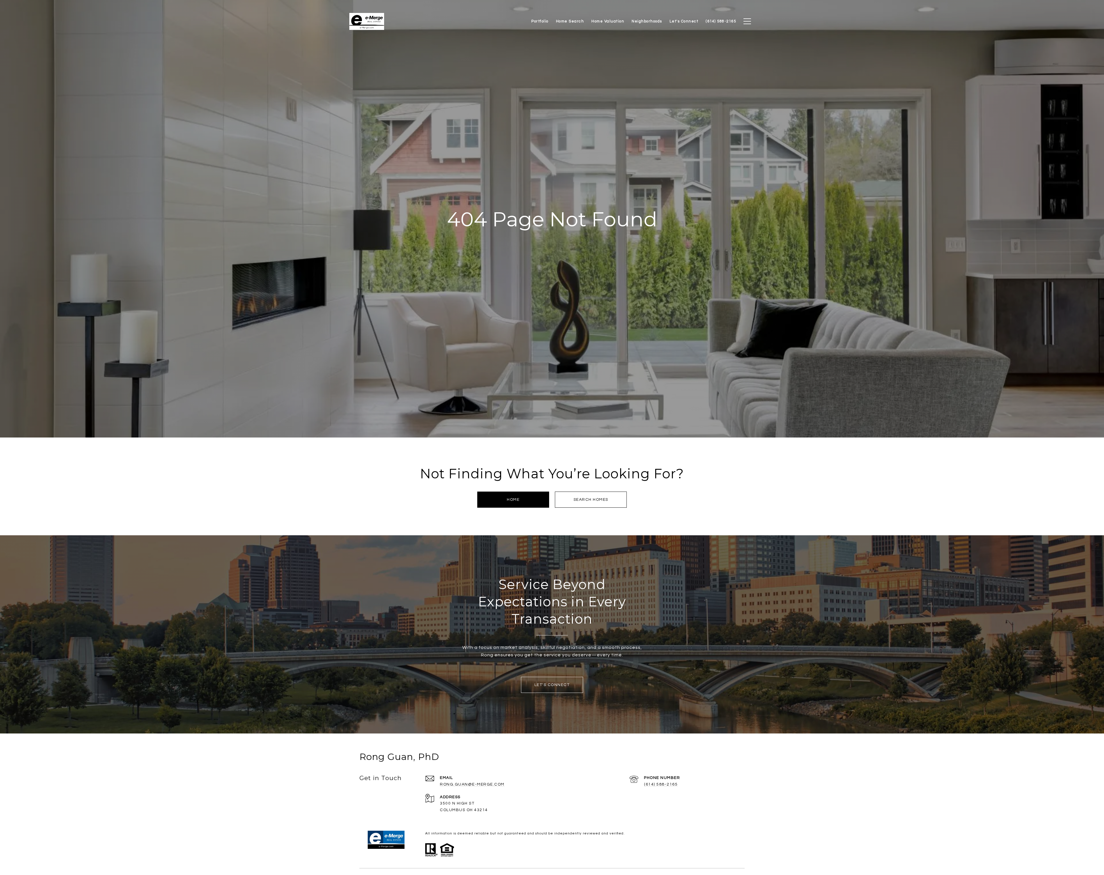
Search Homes (591, 500)
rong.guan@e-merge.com (472, 784)
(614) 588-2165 (661, 784)
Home (513, 500)
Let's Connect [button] (552, 685)
